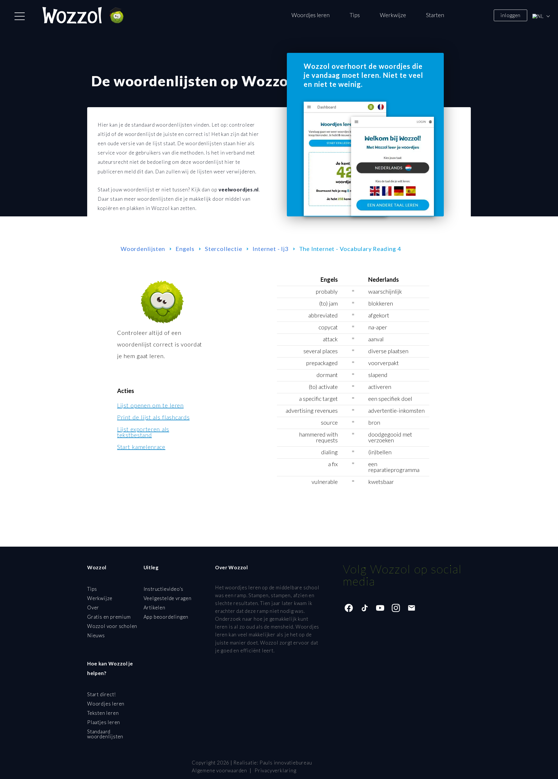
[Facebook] (349, 608)
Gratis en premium (109, 617)
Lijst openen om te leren (150, 405)
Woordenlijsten (143, 248)
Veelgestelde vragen (168, 598)
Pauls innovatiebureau (286, 763)
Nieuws (96, 635)
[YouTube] (380, 608)
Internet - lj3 (270, 248)
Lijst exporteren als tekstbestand (143, 432)
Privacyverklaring (275, 770)
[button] (20, 16)
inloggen (510, 15)
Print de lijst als (153, 417)
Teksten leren (103, 713)
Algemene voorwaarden (219, 770)
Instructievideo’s (164, 589)
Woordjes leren (310, 15)
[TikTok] (364, 608)
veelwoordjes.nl (239, 189)
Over (93, 607)
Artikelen (154, 607)
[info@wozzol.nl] (411, 608)
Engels (185, 248)
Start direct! (101, 694)
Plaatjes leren (103, 722)
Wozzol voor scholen (112, 626)
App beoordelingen (166, 617)
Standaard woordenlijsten (105, 733)
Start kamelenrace (141, 447)
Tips (355, 15)
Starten (435, 15)
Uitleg (151, 567)
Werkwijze (393, 15)
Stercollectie (223, 248)
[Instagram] (396, 608)
